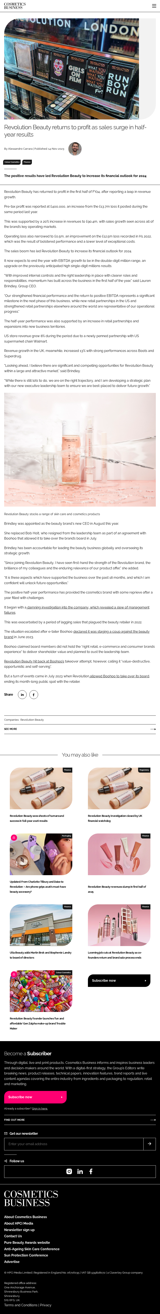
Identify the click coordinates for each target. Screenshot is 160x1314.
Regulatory (144, 770)
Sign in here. (40, 1108)
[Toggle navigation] (154, 6)
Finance (27, 162)
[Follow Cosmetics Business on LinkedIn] (80, 1173)
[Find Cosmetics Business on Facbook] (91, 1173)
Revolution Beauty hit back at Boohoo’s (34, 661)
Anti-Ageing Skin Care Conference (32, 1249)
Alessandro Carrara (20, 148)
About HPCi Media (18, 1223)
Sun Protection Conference (26, 1255)
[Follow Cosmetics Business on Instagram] (69, 1173)
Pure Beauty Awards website (27, 1243)
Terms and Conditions (21, 1305)
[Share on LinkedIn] (22, 694)
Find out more (14, 1119)
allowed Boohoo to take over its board (119, 676)
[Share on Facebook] (33, 694)
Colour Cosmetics (12, 162)
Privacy (45, 1305)
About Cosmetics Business (25, 1217)
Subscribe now (104, 981)
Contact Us (13, 1236)
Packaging (66, 836)
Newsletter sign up (19, 1230)
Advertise (12, 1262)
